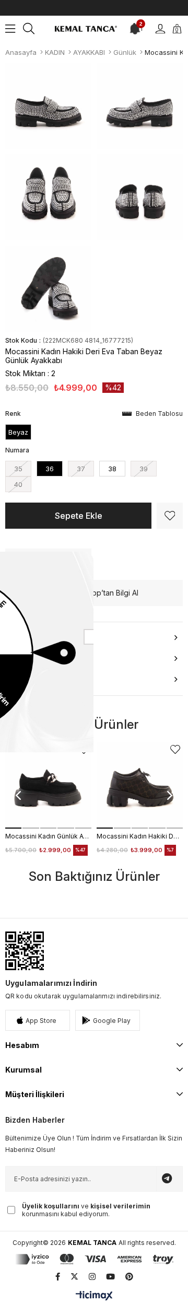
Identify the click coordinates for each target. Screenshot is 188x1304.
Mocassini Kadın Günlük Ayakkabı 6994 (48, 836)
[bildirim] (134, 28)
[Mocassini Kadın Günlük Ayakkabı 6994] (48, 785)
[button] (13, 828)
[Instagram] (92, 1276)
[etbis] (24, 951)
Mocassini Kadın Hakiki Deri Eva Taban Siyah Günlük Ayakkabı (140, 836)
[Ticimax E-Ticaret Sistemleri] (94, 1296)
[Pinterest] (129, 1276)
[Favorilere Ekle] (170, 516)
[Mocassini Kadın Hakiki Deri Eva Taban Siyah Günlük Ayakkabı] (140, 785)
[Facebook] (57, 1276)
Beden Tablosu (159, 413)
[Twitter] (74, 1276)
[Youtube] (110, 1276)
